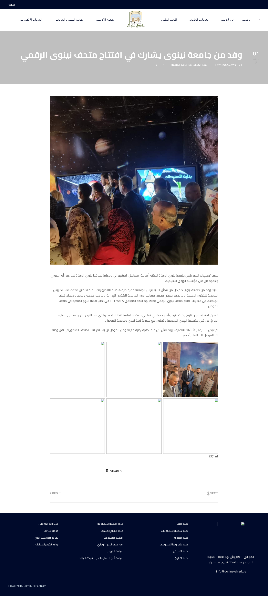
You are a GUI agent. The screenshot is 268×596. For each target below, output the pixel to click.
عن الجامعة (227, 19)
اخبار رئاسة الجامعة (181, 64)
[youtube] (251, 4)
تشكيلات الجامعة (198, 19)
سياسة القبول (115, 551)
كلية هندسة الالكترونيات (174, 530)
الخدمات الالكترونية (31, 19)
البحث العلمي (169, 19)
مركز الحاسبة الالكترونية (110, 523)
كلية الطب (182, 523)
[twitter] (251, 586)
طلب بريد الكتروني (48, 523)
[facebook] (258, 4)
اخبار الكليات (200, 64)
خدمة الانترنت (51, 530)
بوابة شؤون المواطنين (46, 544)
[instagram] (244, 4)
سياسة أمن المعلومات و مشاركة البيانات (101, 558)
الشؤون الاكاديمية (105, 19)
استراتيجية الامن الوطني (110, 544)
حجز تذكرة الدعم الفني (46, 537)
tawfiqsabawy (225, 64)
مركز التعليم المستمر (111, 530)
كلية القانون (181, 558)
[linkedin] (244, 586)
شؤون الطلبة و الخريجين (69, 19)
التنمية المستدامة (113, 537)
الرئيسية (246, 19)
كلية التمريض (180, 551)
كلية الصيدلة (181, 537)
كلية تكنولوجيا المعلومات (174, 544)
